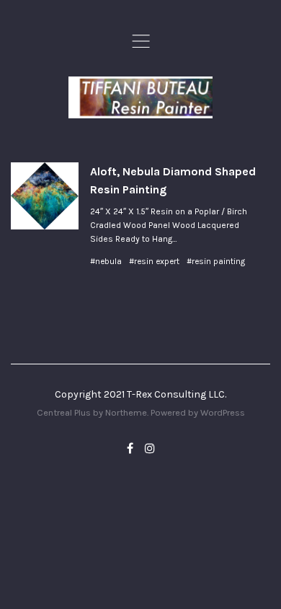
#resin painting (216, 261)
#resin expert (154, 261)
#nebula (106, 261)
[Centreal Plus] (140, 97)
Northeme (126, 412)
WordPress (222, 412)
